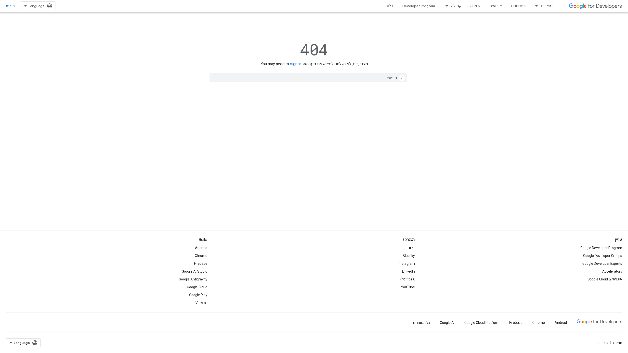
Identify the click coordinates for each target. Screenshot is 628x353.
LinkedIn (408, 271)
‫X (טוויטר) (407, 279)
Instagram (407, 263)
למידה (475, 6)
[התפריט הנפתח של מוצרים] (535, 6)
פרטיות (603, 343)
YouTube (408, 287)
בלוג (389, 6)
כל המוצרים (421, 323)
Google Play (198, 295)
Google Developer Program (601, 248)
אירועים (495, 6)
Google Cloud (197, 287)
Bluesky (409, 256)
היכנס (10, 6)
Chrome (201, 256)
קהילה (456, 6)
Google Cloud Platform (481, 323)
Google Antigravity (193, 279)
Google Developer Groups (602, 256)
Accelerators (612, 271)
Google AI (447, 323)
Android (201, 248)
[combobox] (308, 77)
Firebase (200, 263)
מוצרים (546, 6)
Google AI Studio (194, 271)
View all (201, 303)
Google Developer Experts (602, 263)
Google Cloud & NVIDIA (605, 279)
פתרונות (518, 6)
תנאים (617, 343)
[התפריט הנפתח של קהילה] (445, 6)
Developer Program (418, 6)
